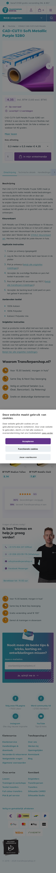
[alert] (28, 436)
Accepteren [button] (28, 441)
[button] (28, 457)
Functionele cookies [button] (28, 449)
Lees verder (47, 433)
